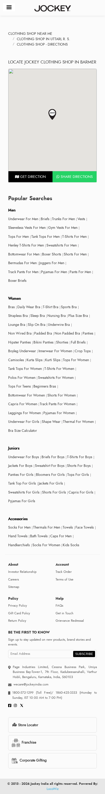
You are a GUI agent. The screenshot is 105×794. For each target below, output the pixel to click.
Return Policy (17, 620)
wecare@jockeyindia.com (31, 684)
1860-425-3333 (66, 692)
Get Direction (32, 176)
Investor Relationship (22, 572)
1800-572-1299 (22, 692)
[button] (52, 114)
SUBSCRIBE (84, 654)
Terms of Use (64, 579)
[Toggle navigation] (9, 7)
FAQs (59, 605)
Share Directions (76, 176)
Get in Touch (64, 613)
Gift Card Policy (19, 613)
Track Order (64, 572)
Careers (13, 579)
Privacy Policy (17, 605)
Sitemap (13, 587)
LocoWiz (53, 789)
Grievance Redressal (70, 620)
